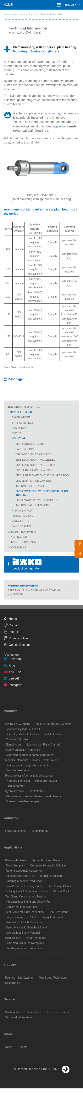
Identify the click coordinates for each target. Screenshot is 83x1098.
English (70, 4)
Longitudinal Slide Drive (20, 875)
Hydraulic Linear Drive (46, 860)
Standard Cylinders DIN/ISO (24, 729)
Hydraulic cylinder (21, 412)
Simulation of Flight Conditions (25, 922)
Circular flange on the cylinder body (42, 475)
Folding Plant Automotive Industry (27, 891)
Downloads (34, 1012)
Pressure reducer (46, 780)
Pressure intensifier (18, 780)
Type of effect (22, 422)
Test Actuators (53, 734)
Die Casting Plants (59, 886)
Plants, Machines (16, 860)
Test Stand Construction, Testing (25, 896)
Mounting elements (18, 770)
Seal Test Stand (58, 911)
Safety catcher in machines (23, 749)
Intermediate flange (30, 486)
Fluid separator (15, 785)
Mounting (18, 438)
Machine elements (16, 760)
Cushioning (19, 428)
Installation (20, 521)
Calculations (21, 417)
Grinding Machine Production (24, 880)
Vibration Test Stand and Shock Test (28, 901)
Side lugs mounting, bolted (35, 464)
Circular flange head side (34, 470)
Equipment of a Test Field (21, 906)
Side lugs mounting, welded (35, 459)
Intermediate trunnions (32, 505)
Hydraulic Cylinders (17, 723)
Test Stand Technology (53, 977)
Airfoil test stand (36, 937)
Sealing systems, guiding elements (28, 765)
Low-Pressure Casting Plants (24, 886)
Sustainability (40, 830)
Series (16, 433)
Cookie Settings (19, 644)
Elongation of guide (30, 443)
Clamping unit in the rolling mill (25, 942)
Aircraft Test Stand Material (23, 932)
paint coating (21, 526)
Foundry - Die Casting (19, 977)
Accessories (17, 547)
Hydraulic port (23, 510)
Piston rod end (22, 515)
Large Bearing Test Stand (21, 917)
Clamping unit (17, 537)
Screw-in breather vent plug (23, 801)
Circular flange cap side (33, 480)
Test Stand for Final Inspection (25, 911)
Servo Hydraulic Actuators (22, 734)
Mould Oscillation (51, 875)
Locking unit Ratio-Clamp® (44, 744)
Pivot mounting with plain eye (37, 499)
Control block (37, 791)
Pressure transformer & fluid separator (29, 775)
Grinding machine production (24, 948)
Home (22, 14)
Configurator (12, 1012)
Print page (15, 379)
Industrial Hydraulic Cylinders (53, 723)
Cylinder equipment (22, 531)
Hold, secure (13, 937)
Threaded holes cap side (33, 454)
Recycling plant (15, 865)
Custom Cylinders (17, 739)
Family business (15, 830)
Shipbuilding (12, 982)
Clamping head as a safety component (30, 754)
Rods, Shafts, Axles (45, 760)
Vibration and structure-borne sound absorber (34, 796)
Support (32, 14)
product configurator (21, 564)
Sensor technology (22, 542)
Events (23, 1046)
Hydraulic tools (14, 791)
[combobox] (72, 5)
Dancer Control (62, 891)
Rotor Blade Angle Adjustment (24, 870)
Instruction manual (58, 1012)
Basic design (24, 449)
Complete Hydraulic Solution (48, 865)
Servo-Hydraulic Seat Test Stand (26, 927)
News (8, 1046)
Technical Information (52, 14)
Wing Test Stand (52, 917)
